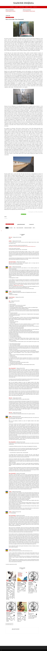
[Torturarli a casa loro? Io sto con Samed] (11, 607)
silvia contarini (8, 586)
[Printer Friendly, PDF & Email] (23, 215)
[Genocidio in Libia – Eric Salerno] (33, 576)
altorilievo (20, 580)
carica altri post (8, 623)
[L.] (33, 607)
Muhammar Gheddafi (27, 227)
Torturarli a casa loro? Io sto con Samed (10, 613)
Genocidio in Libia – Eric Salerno (32, 583)
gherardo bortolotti (21, 224)
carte (7, 580)
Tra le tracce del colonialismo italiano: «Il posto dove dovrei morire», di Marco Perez (10, 584)
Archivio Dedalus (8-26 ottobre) (10, 11)
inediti (12, 17)
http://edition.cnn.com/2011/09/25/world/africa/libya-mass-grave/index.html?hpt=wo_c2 (22, 246)
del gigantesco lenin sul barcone (18, 285)
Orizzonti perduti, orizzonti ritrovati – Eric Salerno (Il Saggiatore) (21, 583)
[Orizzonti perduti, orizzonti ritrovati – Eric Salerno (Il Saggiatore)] (22, 576)
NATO (34, 227)
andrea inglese (8, 614)
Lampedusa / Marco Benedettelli (21, 613)
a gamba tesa (8, 17)
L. (28, 612)
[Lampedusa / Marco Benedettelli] (22, 607)
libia (14, 227)
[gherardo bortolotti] (9, 630)
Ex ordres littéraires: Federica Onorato (29, 11)
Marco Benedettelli (20, 227)
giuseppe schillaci (19, 585)
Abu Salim (11, 227)
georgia (10, 266)
